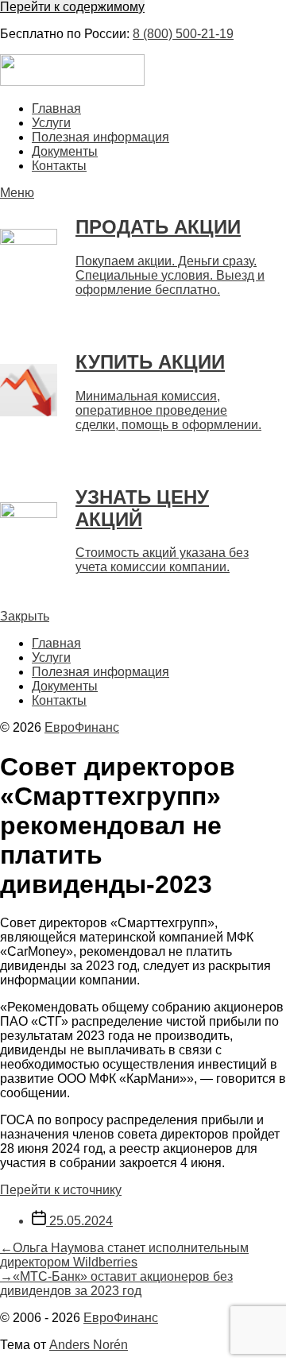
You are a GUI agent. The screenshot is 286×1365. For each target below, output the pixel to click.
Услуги (51, 123)
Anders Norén (88, 1344)
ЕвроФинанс (81, 727)
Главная (56, 108)
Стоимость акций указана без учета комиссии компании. (162, 560)
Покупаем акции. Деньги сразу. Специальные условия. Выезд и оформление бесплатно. (170, 275)
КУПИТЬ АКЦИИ (150, 362)
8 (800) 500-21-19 (183, 34)
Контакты (59, 165)
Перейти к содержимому (72, 7)
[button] (143, 193)
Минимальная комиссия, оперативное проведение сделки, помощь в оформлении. (168, 410)
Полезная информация (100, 137)
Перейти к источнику (61, 1190)
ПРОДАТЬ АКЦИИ (158, 227)
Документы (65, 151)
